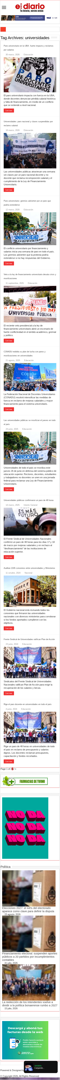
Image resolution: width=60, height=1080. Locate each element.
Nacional (28, 573)
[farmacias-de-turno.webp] (25, 780)
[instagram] (35, 1073)
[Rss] (25, 1073)
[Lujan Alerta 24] (30, 17)
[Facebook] (27, 1073)
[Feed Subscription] (59, 37)
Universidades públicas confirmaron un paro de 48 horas (29, 500)
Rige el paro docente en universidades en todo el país (28, 704)
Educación (28, 54)
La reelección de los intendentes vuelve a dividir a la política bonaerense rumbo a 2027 (29, 1004)
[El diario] (30, 7)
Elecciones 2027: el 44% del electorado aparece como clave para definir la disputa (28, 910)
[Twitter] (30, 1073)
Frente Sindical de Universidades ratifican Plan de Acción (29, 639)
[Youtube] (32, 1073)
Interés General (30, 505)
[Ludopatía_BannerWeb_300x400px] (25, 828)
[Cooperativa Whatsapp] (25, 1040)
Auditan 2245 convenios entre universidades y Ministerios (29, 568)
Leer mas (9, 110)
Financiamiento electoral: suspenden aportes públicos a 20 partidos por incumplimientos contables (29, 956)
